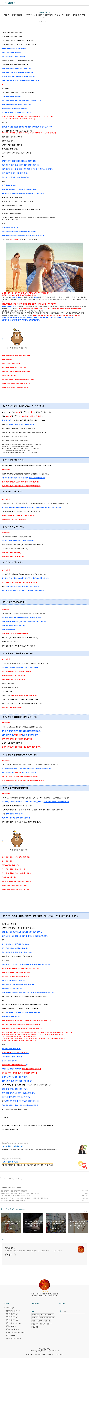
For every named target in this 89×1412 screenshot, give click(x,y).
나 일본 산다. (10, 2)
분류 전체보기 (9, 1308)
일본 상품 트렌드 (10, 1326)
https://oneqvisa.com (9, 1159)
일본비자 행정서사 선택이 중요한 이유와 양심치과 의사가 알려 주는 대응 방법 (20, 1193)
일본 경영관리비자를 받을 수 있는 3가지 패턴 (12, 1200)
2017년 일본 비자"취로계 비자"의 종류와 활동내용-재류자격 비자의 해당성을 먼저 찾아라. (23, 1198)
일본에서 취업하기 (11, 1320)
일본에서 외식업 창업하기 (13, 1338)
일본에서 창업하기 (11, 1314)
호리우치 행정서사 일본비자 (12, 1146)
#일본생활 (49, 1324)
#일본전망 (42, 1324)
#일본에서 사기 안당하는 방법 (47, 1318)
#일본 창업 (39, 1321)
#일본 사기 (43, 1315)
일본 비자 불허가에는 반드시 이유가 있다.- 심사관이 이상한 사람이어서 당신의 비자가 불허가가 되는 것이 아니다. (44, 16)
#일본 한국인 (35, 1315)
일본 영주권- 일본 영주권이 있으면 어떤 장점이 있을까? (14, 1196)
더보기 (85, 1211)
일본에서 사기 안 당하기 (13, 1323)
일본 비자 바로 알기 (44, 12)
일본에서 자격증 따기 (12, 1335)
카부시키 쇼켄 (55, 1351)
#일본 (33, 1321)
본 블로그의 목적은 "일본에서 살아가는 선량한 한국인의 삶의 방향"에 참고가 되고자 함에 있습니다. (33, 1251)
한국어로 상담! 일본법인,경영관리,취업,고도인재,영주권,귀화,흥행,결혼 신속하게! (29, 1149)
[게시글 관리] (10, 1178)
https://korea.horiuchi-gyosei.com (14, 1143)
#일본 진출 (50, 1315)
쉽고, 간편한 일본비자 (10, 1162)
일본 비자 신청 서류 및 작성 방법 (15, 1332)
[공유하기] (7, 1178)
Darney (43, 1351)
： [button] (81, 3)
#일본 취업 (35, 1327)
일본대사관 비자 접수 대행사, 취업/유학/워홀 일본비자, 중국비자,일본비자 (27, 1165)
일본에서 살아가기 (11, 1317)
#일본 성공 (35, 1324)
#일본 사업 (47, 1321)
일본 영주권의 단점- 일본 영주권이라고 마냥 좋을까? (14, 1191)
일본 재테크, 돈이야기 (12, 1311)
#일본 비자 (35, 1318)
